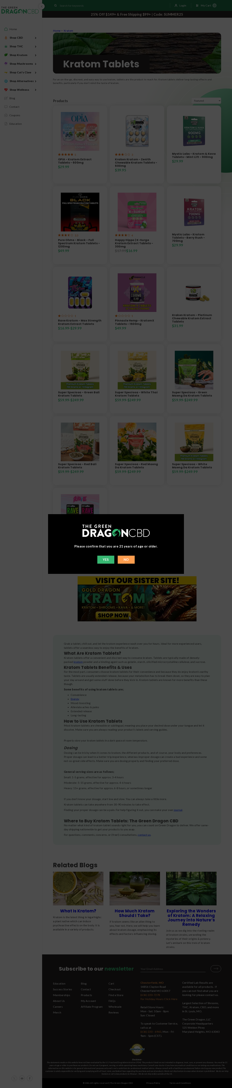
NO (126, 559)
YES (106, 559)
